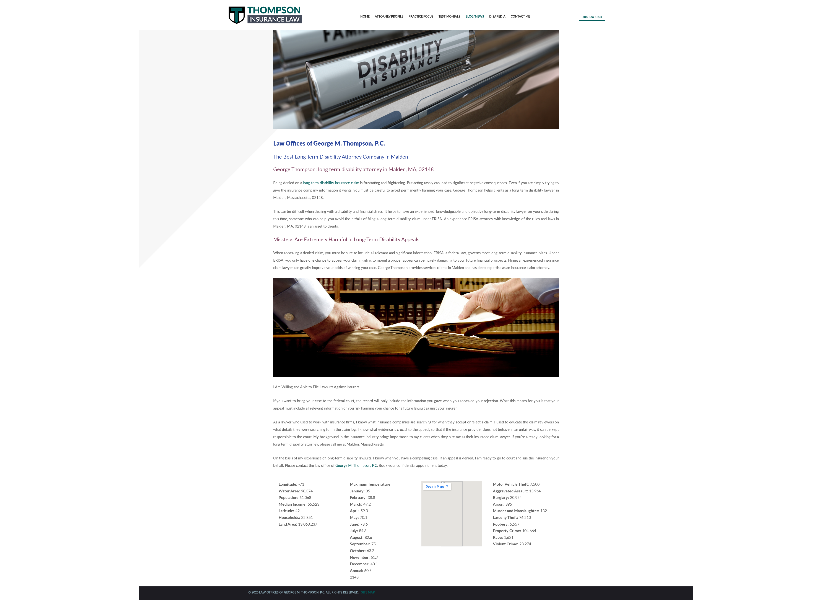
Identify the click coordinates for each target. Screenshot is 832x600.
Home (365, 16)
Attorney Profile (389, 16)
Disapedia (497, 16)
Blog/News (474, 16)
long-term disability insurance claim (331, 183)
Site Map (368, 592)
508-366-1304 (592, 17)
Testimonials (449, 16)
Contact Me (520, 16)
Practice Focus (420, 16)
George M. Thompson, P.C (356, 465)
